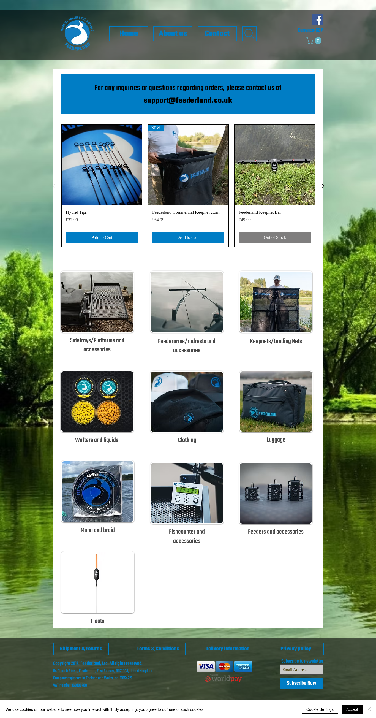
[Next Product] (323, 186)
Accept (352, 709)
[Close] (369, 709)
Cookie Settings (320, 709)
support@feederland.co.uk (188, 101)
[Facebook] (317, 19)
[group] (188, 186)
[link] (314, 40)
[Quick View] (102, 165)
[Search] (249, 33)
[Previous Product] (53, 186)
